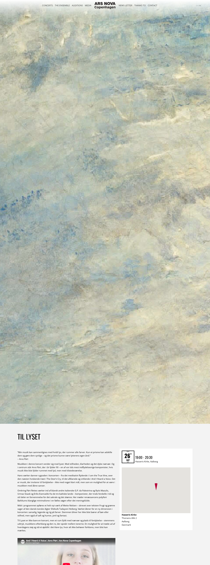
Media (88, 5)
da (197, 5)
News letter (125, 5)
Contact (152, 5)
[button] (156, 486)
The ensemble (62, 5)
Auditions (77, 5)
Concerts (47, 5)
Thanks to (140, 5)
